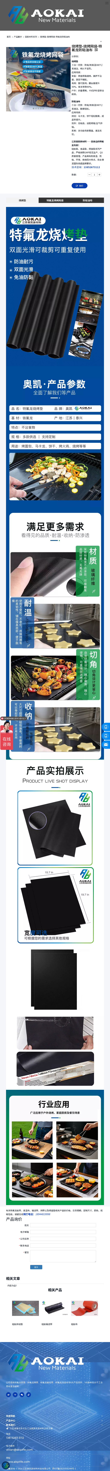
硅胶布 (74, 1324)
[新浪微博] (8, 1394)
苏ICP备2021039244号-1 (64, 1468)
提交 (36, 1267)
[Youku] (15, 1394)
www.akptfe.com (18, 1461)
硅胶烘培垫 (17, 1324)
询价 (81, 185)
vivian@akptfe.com (19, 1449)
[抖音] (28, 1394)
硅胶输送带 (47, 1324)
